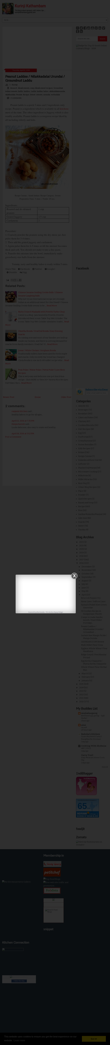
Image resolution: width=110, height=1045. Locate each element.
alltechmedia (40, 612)
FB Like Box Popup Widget (54, 612)
